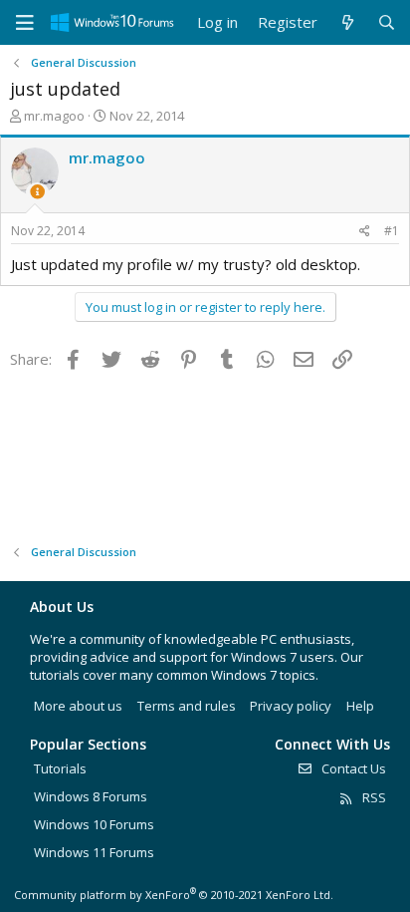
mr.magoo (54, 116)
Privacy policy (290, 706)
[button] (25, 23)
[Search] (386, 22)
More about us (78, 706)
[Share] (364, 231)
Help (360, 706)
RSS (372, 797)
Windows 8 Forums (90, 796)
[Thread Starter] (37, 191)
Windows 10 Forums (94, 824)
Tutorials (60, 768)
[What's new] (346, 22)
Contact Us (352, 768)
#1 (391, 230)
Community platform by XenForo (173, 894)
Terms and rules (186, 706)
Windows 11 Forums (94, 852)
